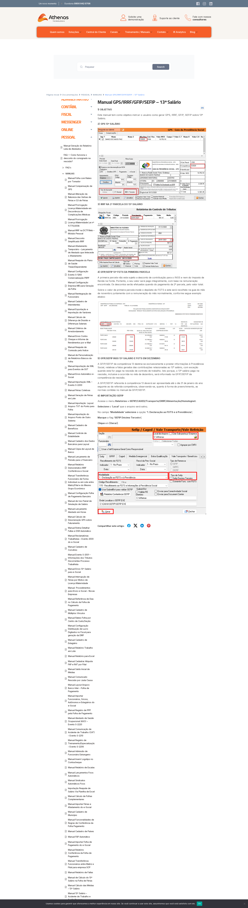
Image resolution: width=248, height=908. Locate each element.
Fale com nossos (202, 18)
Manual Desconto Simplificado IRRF (76, 240)
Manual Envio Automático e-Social (81, 375)
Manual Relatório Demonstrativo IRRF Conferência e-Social (78, 467)
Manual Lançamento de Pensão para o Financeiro (80, 458)
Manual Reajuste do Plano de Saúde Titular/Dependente (80, 263)
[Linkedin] (211, 3)
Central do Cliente (96, 32)
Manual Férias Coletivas (79, 390)
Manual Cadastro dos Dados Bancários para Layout (81, 442)
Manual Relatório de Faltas (80, 872)
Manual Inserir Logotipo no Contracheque (80, 761)
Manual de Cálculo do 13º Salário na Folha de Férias (80, 879)
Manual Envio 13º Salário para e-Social (79, 570)
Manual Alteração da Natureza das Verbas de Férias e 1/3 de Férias (79, 197)
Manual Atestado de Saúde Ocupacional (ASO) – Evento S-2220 (81, 721)
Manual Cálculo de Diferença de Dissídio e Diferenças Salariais (79, 320)
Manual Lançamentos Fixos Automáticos (80, 774)
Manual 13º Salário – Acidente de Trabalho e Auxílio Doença (79, 896)
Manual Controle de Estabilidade (77, 434)
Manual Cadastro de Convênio (77, 548)
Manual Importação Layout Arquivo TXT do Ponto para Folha (81, 406)
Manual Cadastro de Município (77, 813)
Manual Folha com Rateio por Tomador (80, 180)
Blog (192, 32)
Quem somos (57, 32)
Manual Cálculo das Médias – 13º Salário (81, 887)
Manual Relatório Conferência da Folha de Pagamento (80, 853)
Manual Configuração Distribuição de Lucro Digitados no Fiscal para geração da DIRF (79, 630)
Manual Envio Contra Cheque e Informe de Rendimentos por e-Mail (79, 339)
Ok (199, 903)
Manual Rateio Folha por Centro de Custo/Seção (79, 619)
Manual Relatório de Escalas (81, 767)
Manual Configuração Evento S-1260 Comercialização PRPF (78, 274)
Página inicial (52, 95)
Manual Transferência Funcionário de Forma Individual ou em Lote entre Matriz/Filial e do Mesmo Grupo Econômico (81, 482)
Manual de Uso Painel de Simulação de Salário (80, 502)
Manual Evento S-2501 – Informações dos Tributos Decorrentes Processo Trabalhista (80, 559)
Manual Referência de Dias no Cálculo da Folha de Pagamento (81, 602)
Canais (114, 32)
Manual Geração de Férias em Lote (80, 397)
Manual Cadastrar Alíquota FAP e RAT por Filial (80, 663)
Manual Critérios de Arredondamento (77, 330)
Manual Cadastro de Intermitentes (77, 303)
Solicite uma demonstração (136, 18)
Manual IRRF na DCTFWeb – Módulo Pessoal (81, 232)
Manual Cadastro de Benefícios (77, 427)
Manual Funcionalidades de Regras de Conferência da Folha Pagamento (81, 822)
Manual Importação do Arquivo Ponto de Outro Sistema (79, 417)
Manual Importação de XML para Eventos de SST (81, 367)
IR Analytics (179, 32)
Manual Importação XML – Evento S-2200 (80, 383)
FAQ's (68, 167)
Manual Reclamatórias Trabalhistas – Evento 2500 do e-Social (81, 538)
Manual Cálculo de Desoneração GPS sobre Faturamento (80, 520)
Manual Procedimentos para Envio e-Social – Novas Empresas (81, 591)
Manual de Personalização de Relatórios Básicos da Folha (80, 358)
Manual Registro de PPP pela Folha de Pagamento (80, 712)
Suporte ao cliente (169, 18)
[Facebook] (198, 3)
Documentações (70, 95)
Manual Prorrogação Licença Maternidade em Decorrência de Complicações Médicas (79, 210)
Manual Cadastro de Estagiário (77, 641)
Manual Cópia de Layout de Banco (81, 450)
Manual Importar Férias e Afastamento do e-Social (79, 805)
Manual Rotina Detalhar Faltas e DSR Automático (79, 529)
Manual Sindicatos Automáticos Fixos (76, 782)
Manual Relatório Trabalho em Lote (80, 649)
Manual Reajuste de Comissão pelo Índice (78, 349)
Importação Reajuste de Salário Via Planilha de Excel (81, 790)
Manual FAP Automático (79, 837)
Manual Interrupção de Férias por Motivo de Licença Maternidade (78, 580)
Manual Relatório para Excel (81, 656)
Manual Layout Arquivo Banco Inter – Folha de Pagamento (79, 688)
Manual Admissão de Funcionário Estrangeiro (79, 753)
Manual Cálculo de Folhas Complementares (80, 798)
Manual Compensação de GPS (80, 187)
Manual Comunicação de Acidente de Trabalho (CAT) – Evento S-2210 (81, 732)
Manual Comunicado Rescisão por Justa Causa (80, 678)
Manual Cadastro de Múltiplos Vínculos (77, 611)
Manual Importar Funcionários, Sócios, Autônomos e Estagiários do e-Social (81, 701)
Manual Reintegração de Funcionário (79, 295)
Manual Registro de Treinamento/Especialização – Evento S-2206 (81, 743)
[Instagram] (204, 3)
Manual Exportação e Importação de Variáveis (79, 311)
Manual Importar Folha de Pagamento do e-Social (80, 843)
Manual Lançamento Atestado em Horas (77, 510)
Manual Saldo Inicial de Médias (79, 671)
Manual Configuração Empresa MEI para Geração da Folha (81, 285)
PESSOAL (85, 95)
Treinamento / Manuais (137, 32)
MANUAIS (97, 95)
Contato (161, 32)
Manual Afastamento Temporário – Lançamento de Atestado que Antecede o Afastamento (81, 251)
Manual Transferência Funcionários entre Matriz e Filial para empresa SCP (81, 864)
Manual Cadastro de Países (81, 831)
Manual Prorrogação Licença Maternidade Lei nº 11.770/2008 (81, 222)
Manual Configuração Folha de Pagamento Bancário (81, 494)
